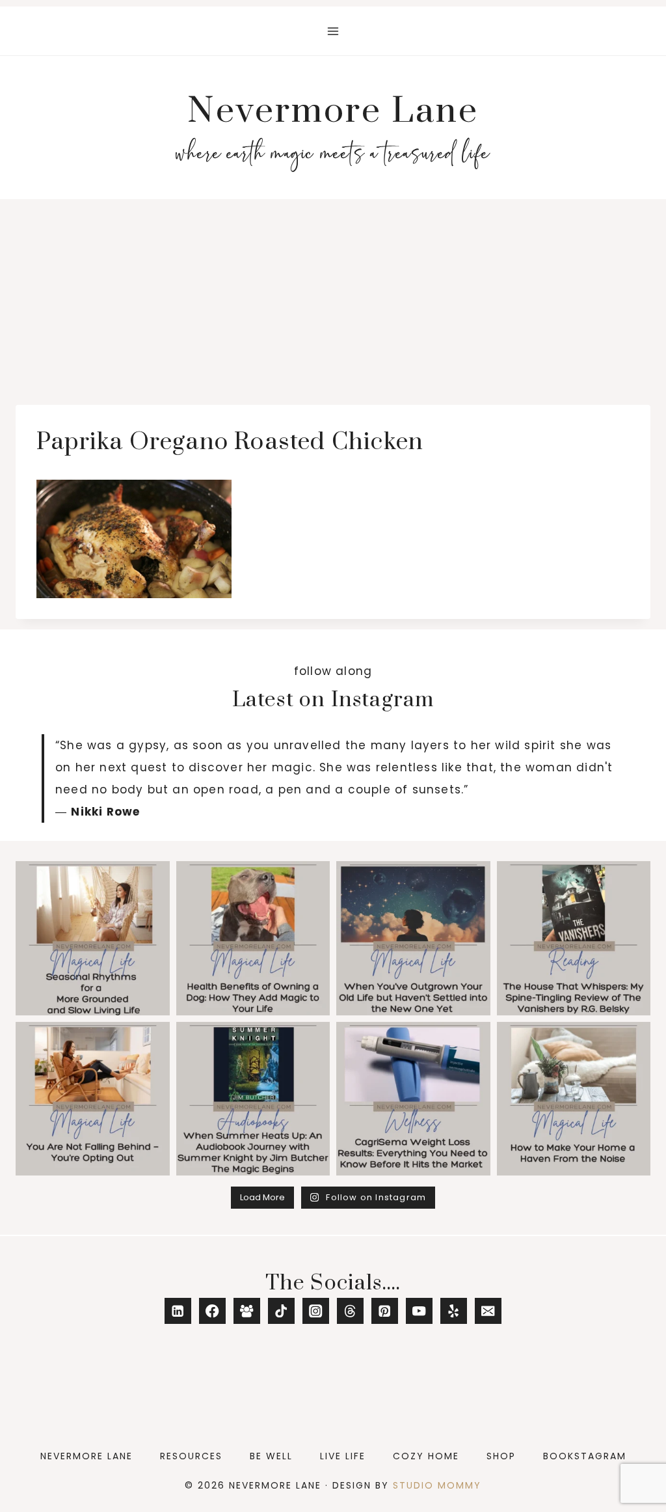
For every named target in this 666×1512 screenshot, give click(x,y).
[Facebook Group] (246, 1311)
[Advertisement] (333, 297)
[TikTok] (281, 1311)
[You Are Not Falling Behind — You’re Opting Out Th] (93, 1099)
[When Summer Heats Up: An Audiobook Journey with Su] (253, 1099)
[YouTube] (419, 1311)
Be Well (271, 1456)
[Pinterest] (384, 1311)
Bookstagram (584, 1456)
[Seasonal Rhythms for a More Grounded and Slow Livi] (93, 938)
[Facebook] (212, 1311)
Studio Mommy (437, 1485)
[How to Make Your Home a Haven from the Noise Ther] (574, 1099)
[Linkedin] (178, 1311)
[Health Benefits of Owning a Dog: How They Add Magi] (253, 938)
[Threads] (350, 1311)
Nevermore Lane (86, 1456)
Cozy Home (426, 1456)
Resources (191, 1456)
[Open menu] (333, 31)
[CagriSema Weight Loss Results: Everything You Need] (413, 1099)
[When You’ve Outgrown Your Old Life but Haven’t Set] (413, 938)
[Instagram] (315, 1311)
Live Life (343, 1456)
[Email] (488, 1311)
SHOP (501, 1456)
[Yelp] (453, 1311)
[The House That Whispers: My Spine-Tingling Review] (574, 938)
